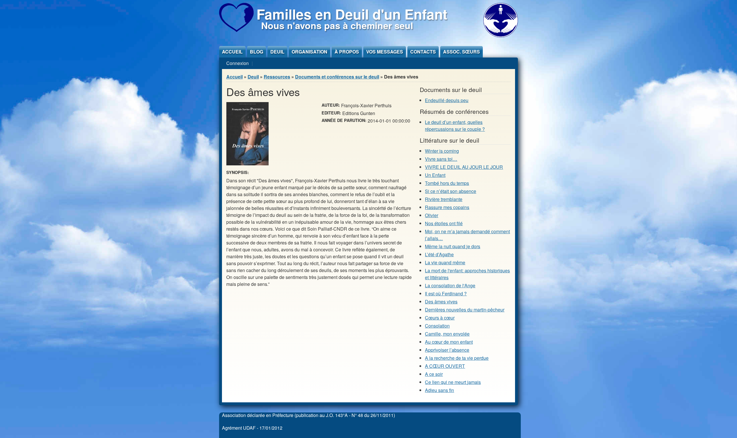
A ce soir (434, 374)
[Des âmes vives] (247, 163)
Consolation (437, 325)
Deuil (277, 51)
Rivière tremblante (443, 199)
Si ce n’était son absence (450, 191)
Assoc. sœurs (461, 51)
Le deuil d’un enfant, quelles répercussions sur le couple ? (455, 125)
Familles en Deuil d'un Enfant (352, 14)
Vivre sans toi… (441, 159)
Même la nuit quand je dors (452, 246)
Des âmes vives (441, 301)
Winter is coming (442, 151)
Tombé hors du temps (447, 183)
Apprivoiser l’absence (447, 350)
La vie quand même (445, 262)
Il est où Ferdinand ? (446, 293)
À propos (347, 51)
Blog (256, 51)
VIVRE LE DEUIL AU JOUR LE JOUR (464, 167)
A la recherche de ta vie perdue (457, 358)
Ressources (277, 76)
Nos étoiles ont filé (444, 223)
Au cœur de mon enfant (449, 341)
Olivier (431, 215)
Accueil (232, 51)
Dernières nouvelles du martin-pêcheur (464, 309)
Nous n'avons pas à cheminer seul (337, 25)
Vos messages (384, 51)
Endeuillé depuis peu (446, 100)
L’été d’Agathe (439, 254)
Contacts (423, 51)
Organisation (309, 51)
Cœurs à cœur (440, 317)
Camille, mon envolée (447, 333)
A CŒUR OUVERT (445, 366)
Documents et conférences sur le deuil (337, 76)
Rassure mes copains (447, 207)
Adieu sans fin (439, 390)
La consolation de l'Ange (450, 285)
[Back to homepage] (236, 30)
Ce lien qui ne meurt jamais (453, 382)
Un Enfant (435, 175)
